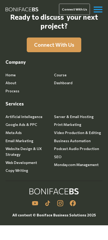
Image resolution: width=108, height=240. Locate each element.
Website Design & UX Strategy (24, 151)
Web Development (21, 162)
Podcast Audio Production (76, 148)
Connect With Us (74, 9)
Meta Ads (14, 132)
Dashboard (63, 83)
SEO (58, 156)
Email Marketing (19, 140)
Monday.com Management (76, 164)
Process (12, 91)
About (11, 83)
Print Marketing (67, 124)
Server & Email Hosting (74, 116)
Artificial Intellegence (24, 116)
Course (60, 75)
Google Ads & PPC (21, 124)
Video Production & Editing (77, 132)
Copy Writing (17, 170)
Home (11, 75)
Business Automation (72, 140)
